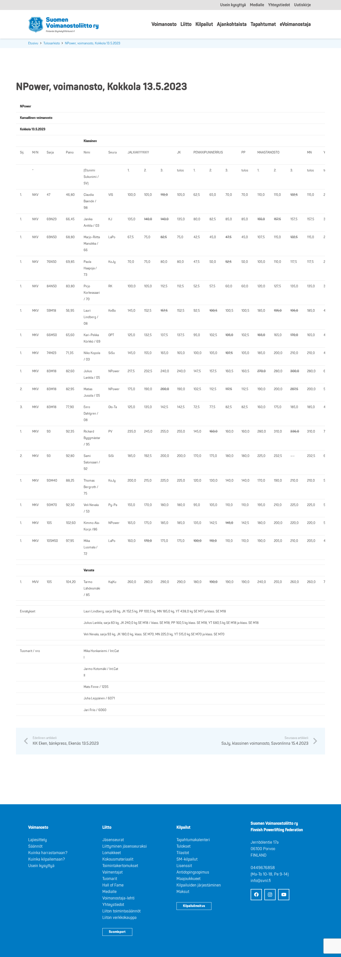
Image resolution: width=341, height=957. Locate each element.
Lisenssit (184, 865)
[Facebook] (256, 894)
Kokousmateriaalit (117, 859)
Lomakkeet (111, 852)
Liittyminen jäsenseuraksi (124, 846)
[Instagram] (270, 894)
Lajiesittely (37, 839)
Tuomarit (109, 878)
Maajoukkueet (188, 878)
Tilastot (182, 852)
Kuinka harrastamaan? (47, 852)
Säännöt (35, 846)
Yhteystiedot (113, 904)
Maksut (182, 891)
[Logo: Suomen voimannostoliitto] (63, 24)
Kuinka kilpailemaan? (46, 859)
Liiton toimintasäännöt (121, 911)
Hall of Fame (113, 885)
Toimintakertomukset (120, 865)
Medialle (109, 891)
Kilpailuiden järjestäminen (198, 885)
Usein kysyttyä (41, 865)
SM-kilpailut (186, 859)
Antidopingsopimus (192, 872)
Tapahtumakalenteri (193, 839)
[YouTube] (283, 894)
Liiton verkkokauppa (119, 917)
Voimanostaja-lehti (118, 898)
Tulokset (183, 846)
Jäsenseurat (113, 839)
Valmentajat (112, 872)
